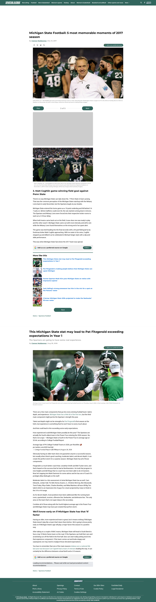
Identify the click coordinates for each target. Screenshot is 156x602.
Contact (77, 585)
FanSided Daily (116, 585)
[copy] (44, 45)
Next (87, 108)
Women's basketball (83, 3)
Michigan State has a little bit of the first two (65, 414)
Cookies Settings (80, 592)
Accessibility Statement (41, 592)
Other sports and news (115, 3)
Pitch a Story (37, 589)
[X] (141, 2)
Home (35, 316)
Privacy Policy (62, 589)
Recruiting (25, 3)
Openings (60, 585)
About (73, 3)
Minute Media (23, 597)
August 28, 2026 (66, 450)
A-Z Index (60, 592)
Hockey (66, 3)
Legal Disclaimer (117, 589)
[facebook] (144, 2)
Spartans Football (45, 316)
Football (33, 3)
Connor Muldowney (39, 41)
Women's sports (56, 3)
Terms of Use (79, 589)
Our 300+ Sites (99, 585)
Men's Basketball (44, 3)
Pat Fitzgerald (70, 421)
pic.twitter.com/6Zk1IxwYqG (43, 447)
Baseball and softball (99, 3)
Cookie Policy (98, 589)
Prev (38, 108)
